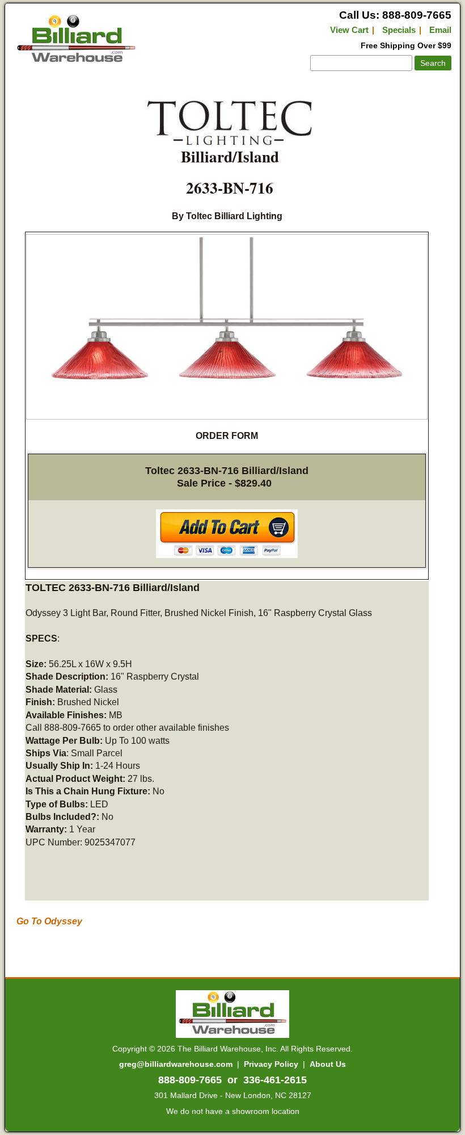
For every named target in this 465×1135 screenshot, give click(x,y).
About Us (328, 1064)
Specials (399, 30)
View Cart (349, 30)
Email (440, 30)
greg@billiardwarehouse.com (175, 1064)
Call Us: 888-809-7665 (395, 15)
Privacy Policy (271, 1064)
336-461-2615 (275, 1080)
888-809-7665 (190, 1080)
